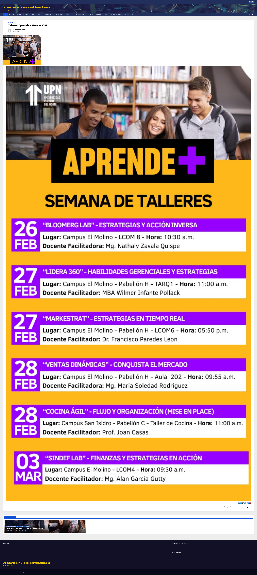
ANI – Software (129, 14)
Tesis (91, 14)
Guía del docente (22, 14)
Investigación (27, 526)
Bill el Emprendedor (176, 552)
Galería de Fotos (101, 14)
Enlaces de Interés (36, 14)
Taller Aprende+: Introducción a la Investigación (237, 507)
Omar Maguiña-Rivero (20, 29)
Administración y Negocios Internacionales (26, 7)
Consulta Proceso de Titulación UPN (180, 543)
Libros (68, 14)
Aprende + (10, 22)
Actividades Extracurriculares (12, 526)
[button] (249, 14)
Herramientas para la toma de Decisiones (224, 572)
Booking (12, 14)
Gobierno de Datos (116, 14)
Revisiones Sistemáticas (79, 14)
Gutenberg (212, 572)
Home (145, 572)
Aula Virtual (6, 543)
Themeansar (26, 572)
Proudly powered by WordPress (9, 572)
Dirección (48, 14)
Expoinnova (59, 14)
